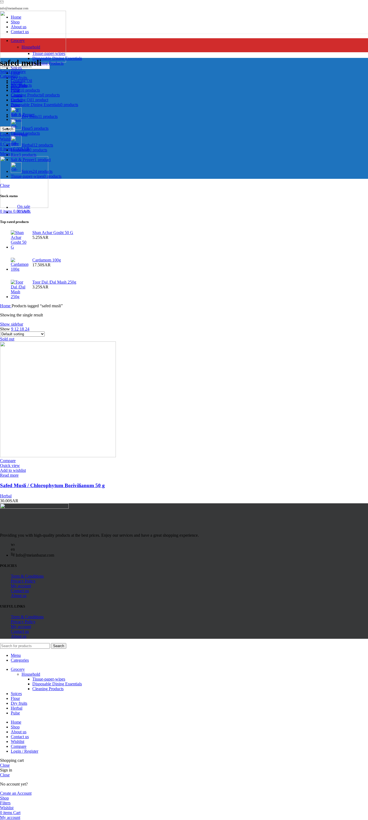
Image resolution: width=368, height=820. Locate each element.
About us (18, 595)
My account (21, 586)
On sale (23, 206)
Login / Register (24, 751)
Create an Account (16, 793)
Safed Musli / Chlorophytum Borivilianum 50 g (52, 485)
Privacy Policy (23, 581)
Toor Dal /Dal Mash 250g (54, 282)
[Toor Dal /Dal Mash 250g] (19, 289)
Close (5, 185)
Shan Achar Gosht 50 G (52, 232)
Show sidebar (11, 324)
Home (6, 305)
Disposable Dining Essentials (57, 58)
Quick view (10, 465)
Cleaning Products (48, 63)
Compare (18, 746)
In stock (24, 211)
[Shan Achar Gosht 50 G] (19, 240)
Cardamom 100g (46, 260)
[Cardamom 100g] (19, 265)
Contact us (20, 590)
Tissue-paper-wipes (48, 53)
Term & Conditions (27, 576)
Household (31, 47)
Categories (9, 76)
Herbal (6, 496)
